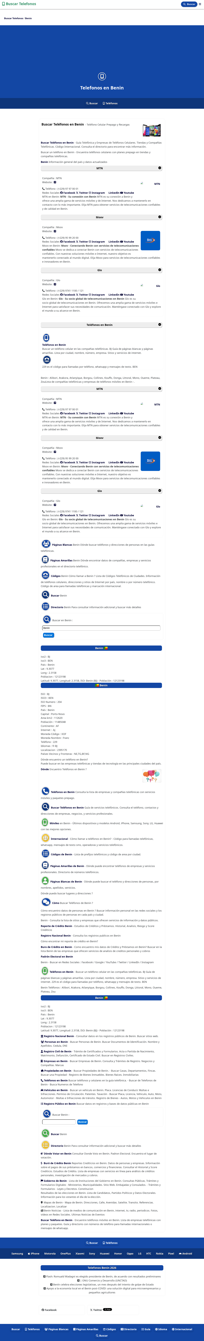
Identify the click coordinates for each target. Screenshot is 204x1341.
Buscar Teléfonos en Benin (57, 142)
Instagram (98, 192)
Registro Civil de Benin (57, 1051)
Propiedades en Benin (58, 1070)
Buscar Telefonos (21, 3)
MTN (99, 168)
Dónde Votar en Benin (57, 1153)
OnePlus (66, 1253)
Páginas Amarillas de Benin (67, 866)
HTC (148, 1253)
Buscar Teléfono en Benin (56, 1220)
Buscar (191, 4)
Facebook (69, 192)
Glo (99, 270)
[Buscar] (184, 4)
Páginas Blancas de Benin (66, 881)
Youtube (128, 192)
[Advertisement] (102, 50)
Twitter (83, 192)
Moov (99, 217)
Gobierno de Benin (55, 1180)
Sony (92, 1253)
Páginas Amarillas (61, 560)
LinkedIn (114, 192)
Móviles (54, 823)
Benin (44, 162)
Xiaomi (80, 1253)
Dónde (45, 769)
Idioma (162, 1329)
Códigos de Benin (61, 854)
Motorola (50, 1253)
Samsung (17, 1253)
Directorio (56, 607)
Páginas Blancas (61, 544)
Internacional (59, 838)
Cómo (55, 903)
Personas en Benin (56, 1041)
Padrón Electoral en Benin (57, 956)
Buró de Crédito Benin (57, 1163)
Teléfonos (111, 103)
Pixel (171, 1253)
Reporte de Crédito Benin (56, 926)
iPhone (34, 1253)
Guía (147, 1329)
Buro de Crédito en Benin (56, 947)
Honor (118, 1253)
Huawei (104, 1253)
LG (139, 1253)
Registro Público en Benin (59, 1103)
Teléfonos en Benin (100, 325)
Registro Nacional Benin (56, 935)
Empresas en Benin (55, 1061)
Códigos (55, 576)
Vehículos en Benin (55, 1090)
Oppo (130, 1253)
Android (187, 1253)
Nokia (159, 1253)
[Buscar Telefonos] (200, 4)
